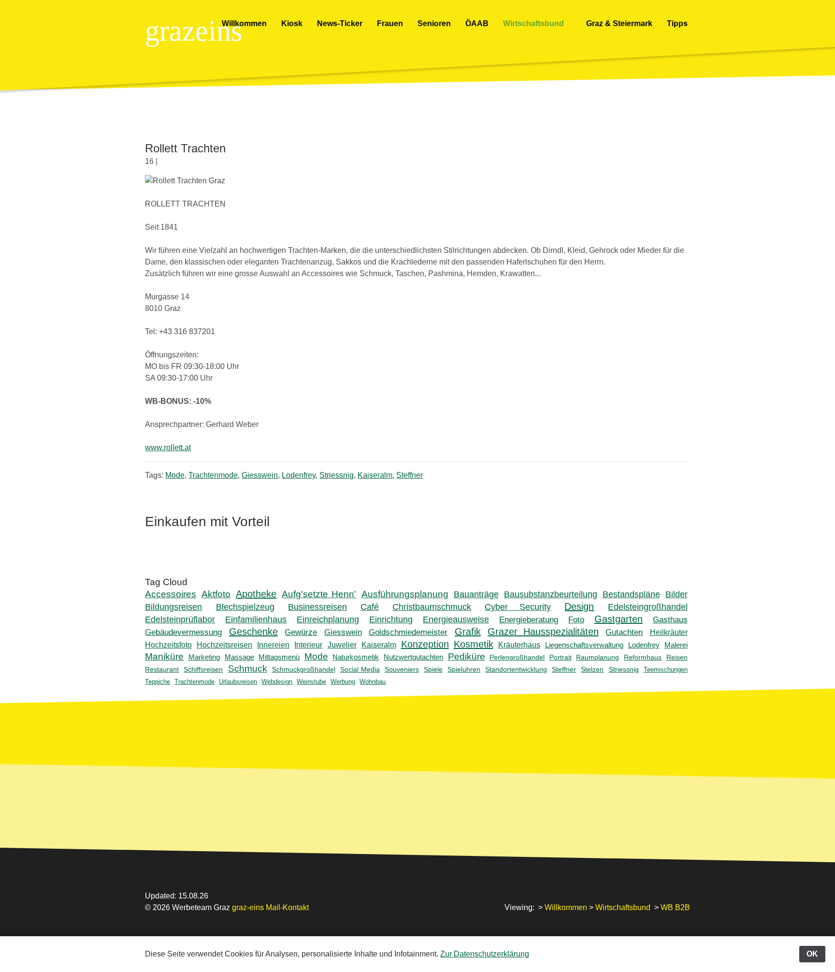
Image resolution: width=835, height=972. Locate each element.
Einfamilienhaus (256, 619)
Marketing (204, 657)
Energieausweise (456, 619)
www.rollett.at (168, 447)
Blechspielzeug (245, 607)
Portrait (560, 657)
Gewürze (301, 632)
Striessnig (336, 475)
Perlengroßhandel (517, 657)
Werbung (343, 681)
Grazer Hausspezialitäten (543, 631)
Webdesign (276, 681)
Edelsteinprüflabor (180, 619)
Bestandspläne (631, 594)
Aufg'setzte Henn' (319, 594)
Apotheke (256, 594)
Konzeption (425, 644)
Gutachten (624, 632)
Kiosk (291, 23)
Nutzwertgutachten (413, 657)
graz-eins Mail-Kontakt (270, 907)
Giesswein (260, 475)
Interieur (308, 645)
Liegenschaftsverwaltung (584, 645)
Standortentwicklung (516, 669)
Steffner (409, 475)
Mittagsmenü (279, 657)
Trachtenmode (213, 475)
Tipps (678, 23)
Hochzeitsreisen (224, 645)
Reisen (677, 657)
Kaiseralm (375, 475)
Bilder (676, 594)
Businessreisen (317, 607)
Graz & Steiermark (619, 23)
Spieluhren (463, 669)
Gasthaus (670, 619)
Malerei (676, 645)
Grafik (468, 631)
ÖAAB (477, 23)
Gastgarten (618, 619)
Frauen (390, 23)
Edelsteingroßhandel (648, 607)
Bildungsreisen (173, 607)
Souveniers (402, 669)
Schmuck (247, 668)
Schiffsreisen (203, 669)
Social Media (360, 669)
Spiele (433, 669)
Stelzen (592, 669)
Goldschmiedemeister (408, 632)
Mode (175, 475)
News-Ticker (339, 23)
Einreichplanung (328, 619)
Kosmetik (473, 644)
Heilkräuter (669, 632)
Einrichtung (391, 619)
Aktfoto (216, 594)
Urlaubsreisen (238, 681)
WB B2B (675, 907)
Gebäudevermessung (183, 632)
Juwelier (342, 645)
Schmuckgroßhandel (303, 669)
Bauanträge (476, 594)
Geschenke (253, 631)
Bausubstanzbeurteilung (550, 594)
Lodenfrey (299, 475)
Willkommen (244, 23)
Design (579, 606)
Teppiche (157, 681)
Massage (239, 657)
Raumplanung (597, 657)
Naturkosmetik (355, 657)
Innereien (273, 645)
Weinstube (311, 681)
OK (812, 954)
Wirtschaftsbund (534, 23)
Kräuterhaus (519, 645)
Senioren (434, 23)
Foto (576, 619)
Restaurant (162, 669)
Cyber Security (518, 607)
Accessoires (170, 594)
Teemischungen (666, 669)
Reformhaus (643, 657)
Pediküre (466, 656)
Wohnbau (373, 681)
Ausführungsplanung (404, 594)
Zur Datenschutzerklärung (484, 954)
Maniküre (164, 656)
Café (369, 607)
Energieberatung (528, 619)
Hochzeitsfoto (168, 645)
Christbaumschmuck (431, 607)
